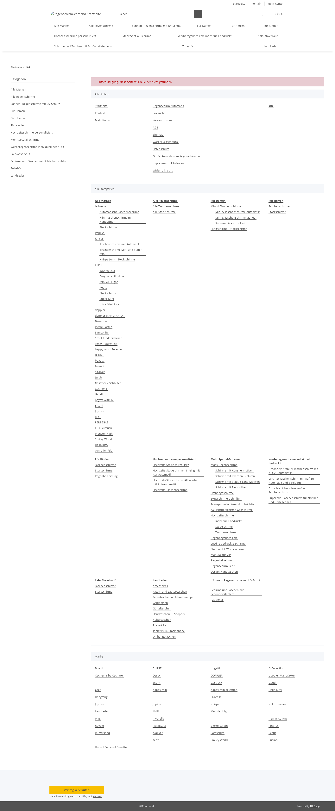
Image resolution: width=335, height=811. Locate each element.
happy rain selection (224, 690)
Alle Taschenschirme (166, 206)
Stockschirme (108, 227)
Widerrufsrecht (163, 170)
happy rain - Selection (109, 349)
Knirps (99, 238)
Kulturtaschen (162, 619)
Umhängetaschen (164, 636)
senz (156, 740)
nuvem (99, 725)
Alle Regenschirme (23, 96)
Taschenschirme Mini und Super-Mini (121, 252)
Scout (272, 733)
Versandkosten (162, 120)
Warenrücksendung (165, 142)
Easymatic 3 (107, 270)
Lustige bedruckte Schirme (228, 543)
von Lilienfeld (103, 450)
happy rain (160, 690)
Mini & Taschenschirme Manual (235, 217)
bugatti (99, 360)
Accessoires (160, 586)
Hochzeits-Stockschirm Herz (171, 465)
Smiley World (103, 439)
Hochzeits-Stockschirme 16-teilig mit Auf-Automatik (176, 472)
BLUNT (99, 355)
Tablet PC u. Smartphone (169, 631)
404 (271, 106)
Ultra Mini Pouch (110, 304)
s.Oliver (100, 372)
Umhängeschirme (222, 493)
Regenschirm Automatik (168, 106)
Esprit (156, 682)
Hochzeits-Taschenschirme (170, 490)
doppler (100, 310)
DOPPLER (217, 675)
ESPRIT (99, 265)
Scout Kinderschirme (108, 338)
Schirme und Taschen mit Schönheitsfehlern (227, 592)
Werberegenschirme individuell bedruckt (37, 147)
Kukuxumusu (103, 428)
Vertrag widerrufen (76, 790)
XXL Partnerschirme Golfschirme (232, 510)
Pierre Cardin (103, 327)
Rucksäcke (159, 625)
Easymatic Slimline (112, 276)
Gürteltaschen (162, 608)
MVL (97, 718)
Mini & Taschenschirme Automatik (237, 212)
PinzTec (274, 725)
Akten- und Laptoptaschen (170, 591)
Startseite (239, 3)
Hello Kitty (101, 445)
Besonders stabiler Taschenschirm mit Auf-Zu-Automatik (293, 471)
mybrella (158, 718)
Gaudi (99, 394)
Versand (97, 796)
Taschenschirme (279, 206)
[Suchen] (198, 14)
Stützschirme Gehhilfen (226, 498)
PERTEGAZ (101, 422)
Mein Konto (275, 3)
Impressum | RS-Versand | (170, 163)
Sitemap (158, 134)
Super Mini (107, 299)
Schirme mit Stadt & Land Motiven (237, 481)
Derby (157, 675)
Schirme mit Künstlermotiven (234, 470)
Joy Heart (101, 411)
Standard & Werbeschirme (228, 549)
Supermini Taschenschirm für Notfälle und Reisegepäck (293, 500)
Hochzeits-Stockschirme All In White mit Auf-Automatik (176, 482)
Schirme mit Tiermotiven (231, 487)
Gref (98, 690)
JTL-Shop (314, 806)
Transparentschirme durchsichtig (232, 504)
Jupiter (157, 704)
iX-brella (100, 206)
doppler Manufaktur (282, 675)
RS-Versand (102, 733)
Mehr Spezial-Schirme (25, 139)
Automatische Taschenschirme (119, 212)
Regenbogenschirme (224, 538)
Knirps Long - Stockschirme (117, 259)
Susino (273, 740)
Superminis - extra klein (230, 223)
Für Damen (18, 111)
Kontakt (256, 3)
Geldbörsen (160, 603)
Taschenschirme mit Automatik (120, 244)
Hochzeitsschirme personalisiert (32, 132)
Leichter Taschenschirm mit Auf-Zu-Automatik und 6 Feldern (292, 480)
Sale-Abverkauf (20, 154)
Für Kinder (17, 125)
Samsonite (102, 332)
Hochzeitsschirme (222, 515)
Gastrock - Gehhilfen (108, 383)
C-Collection (276, 668)
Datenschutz (161, 149)
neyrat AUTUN (104, 400)
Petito (103, 287)
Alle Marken (18, 89)
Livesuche (159, 113)
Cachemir (101, 388)
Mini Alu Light (109, 282)
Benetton (101, 321)
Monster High (104, 433)
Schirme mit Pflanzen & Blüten (235, 476)
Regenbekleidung (106, 476)
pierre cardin (219, 725)
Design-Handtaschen (224, 571)
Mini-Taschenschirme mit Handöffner (116, 219)
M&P (98, 417)
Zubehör (217, 600)
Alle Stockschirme (164, 212)
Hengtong (101, 697)
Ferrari (99, 366)
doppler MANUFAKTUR (109, 315)
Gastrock (216, 682)
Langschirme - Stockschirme (229, 229)
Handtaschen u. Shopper (169, 614)
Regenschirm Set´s (223, 566)
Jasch (98, 377)
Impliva (99, 233)
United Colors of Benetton (112, 747)
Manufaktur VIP (221, 555)
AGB (155, 127)
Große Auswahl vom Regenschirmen (176, 156)
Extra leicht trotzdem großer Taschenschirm (287, 490)
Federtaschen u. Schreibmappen (174, 597)
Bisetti (99, 405)
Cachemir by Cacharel (109, 675)
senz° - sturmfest (106, 344)
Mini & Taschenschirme (226, 206)
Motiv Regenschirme (224, 465)
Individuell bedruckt (228, 521)
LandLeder (102, 711)
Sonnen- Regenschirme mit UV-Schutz (237, 580)
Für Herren (18, 118)
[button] (254, 14)
